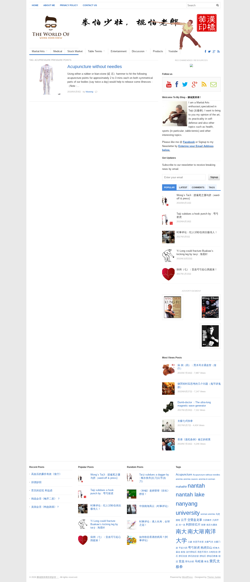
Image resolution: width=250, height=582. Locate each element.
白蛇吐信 (213, 552)
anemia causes (190, 479)
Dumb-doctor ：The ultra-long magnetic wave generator (194, 404)
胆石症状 (183, 556)
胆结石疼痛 (212, 556)
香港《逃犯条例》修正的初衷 (194, 439)
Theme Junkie (214, 577)
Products (158, 51)
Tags (212, 187)
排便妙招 (36, 482)
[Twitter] (209, 51)
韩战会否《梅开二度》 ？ (45, 498)
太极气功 (208, 542)
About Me (49, 5)
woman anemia (208, 514)
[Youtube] (170, 86)
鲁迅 (206, 561)
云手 (184, 519)
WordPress (187, 577)
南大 (181, 531)
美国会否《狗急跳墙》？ (45, 506)
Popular (169, 187)
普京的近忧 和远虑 (42, 490)
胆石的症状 (193, 556)
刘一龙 (182, 525)
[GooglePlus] (214, 51)
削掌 (203, 525)
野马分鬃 (189, 561)
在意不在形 (198, 542)
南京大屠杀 (211, 525)
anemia (179, 479)
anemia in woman (207, 479)
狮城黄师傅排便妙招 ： (48, 577)
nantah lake (190, 494)
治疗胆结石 (191, 552)
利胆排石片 (193, 524)
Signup (214, 177)
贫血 (182, 561)
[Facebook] (205, 51)
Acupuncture (184, 474)
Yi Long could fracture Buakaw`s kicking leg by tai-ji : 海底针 (104, 524)
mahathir (181, 486)
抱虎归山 (206, 547)
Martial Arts (38, 51)
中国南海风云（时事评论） (154, 506)
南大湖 (196, 531)
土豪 (190, 542)
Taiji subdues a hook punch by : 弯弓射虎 (102, 492)
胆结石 (203, 556)
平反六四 (183, 548)
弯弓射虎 (194, 547)
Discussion (138, 51)
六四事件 (207, 520)
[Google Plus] (197, 86)
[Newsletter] (215, 86)
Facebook (189, 142)
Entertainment (119, 51)
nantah (196, 485)
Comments (198, 187)
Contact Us (90, 5)
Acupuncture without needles (94, 66)
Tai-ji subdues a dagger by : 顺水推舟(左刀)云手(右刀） (154, 478)
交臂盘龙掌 (195, 519)
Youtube (173, 51)
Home (35, 5)
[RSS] (218, 51)
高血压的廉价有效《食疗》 (46, 474)
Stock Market (75, 51)
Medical (57, 51)
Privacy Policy (69, 5)
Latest (183, 187)
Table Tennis (95, 51)
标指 (183, 552)
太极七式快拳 (185, 420)
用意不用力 (202, 552)
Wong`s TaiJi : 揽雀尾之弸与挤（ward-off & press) (105, 476)
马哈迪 (199, 561)
